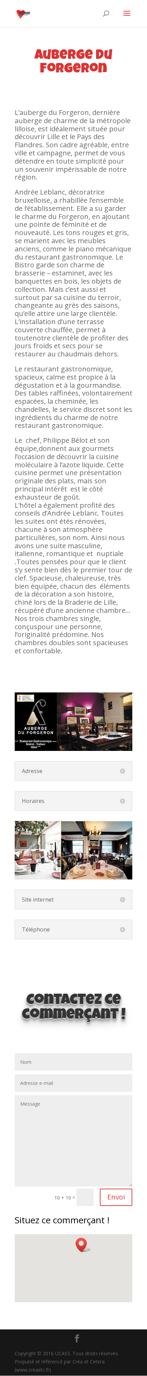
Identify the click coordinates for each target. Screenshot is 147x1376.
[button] (83, 1245)
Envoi (116, 1197)
